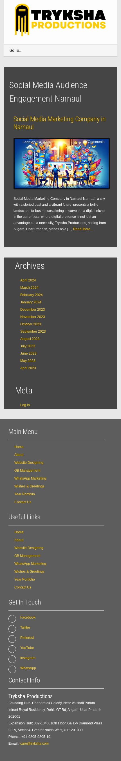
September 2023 (33, 332)
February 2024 (31, 295)
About (18, 455)
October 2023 (30, 324)
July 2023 (27, 346)
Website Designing (28, 463)
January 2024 (30, 302)
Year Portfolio (24, 494)
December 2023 (32, 310)
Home (19, 447)
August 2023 (30, 339)
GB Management (27, 471)
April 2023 (28, 368)
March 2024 (29, 288)
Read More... (83, 229)
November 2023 (32, 317)
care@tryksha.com (34, 744)
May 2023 (27, 361)
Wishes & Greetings (29, 486)
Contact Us (22, 502)
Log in (25, 405)
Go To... (16, 50)
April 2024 (28, 280)
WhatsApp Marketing (30, 478)
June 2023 (28, 353)
